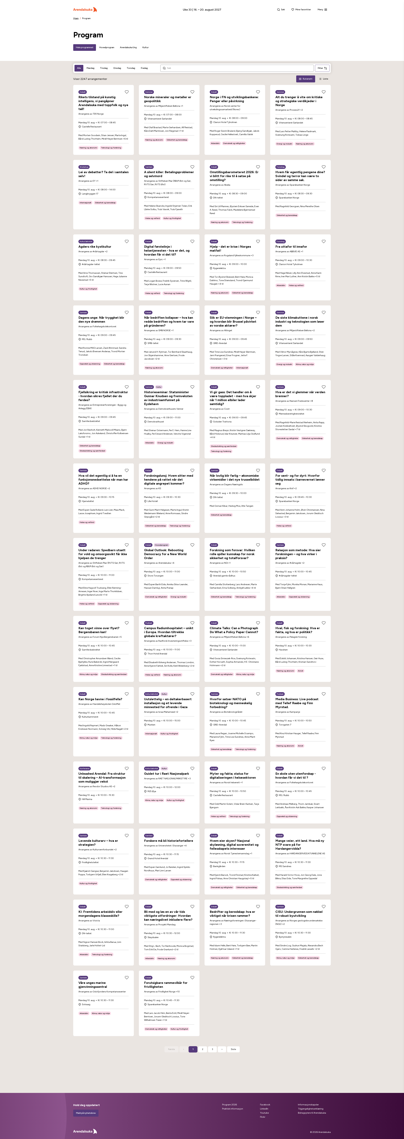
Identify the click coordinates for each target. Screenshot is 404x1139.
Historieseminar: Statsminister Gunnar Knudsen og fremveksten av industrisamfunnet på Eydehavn (168, 398)
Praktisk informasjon (232, 1108)
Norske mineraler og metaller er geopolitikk (167, 99)
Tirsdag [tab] (104, 68)
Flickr (262, 1117)
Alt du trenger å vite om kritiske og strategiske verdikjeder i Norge (299, 101)
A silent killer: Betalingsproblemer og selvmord (169, 174)
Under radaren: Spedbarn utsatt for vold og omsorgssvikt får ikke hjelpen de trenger (102, 554)
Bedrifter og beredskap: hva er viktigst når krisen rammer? (232, 914)
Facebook (265, 1104)
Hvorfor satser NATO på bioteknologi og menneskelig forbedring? (231, 703)
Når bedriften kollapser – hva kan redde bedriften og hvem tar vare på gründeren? (169, 321)
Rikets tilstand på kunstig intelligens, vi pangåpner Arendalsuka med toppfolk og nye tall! (103, 103)
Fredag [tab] (144, 68)
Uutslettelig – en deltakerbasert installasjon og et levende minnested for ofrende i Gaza (168, 703)
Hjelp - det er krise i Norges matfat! (230, 248)
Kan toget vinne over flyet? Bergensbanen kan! (98, 630)
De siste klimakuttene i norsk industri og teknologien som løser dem (299, 321)
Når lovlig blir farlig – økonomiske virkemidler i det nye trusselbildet (235, 477)
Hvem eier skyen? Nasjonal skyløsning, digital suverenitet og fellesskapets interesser (234, 844)
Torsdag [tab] (131, 68)
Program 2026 (229, 1104)
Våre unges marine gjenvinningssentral (92, 985)
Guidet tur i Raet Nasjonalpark (166, 773)
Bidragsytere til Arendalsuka (312, 1113)
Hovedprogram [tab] (106, 47)
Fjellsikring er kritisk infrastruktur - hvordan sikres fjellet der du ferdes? (103, 396)
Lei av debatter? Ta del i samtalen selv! (103, 174)
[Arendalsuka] (85, 9)
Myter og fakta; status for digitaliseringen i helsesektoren (233, 775)
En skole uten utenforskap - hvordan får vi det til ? (295, 775)
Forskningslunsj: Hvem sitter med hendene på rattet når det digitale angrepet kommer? (168, 479)
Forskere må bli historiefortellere (168, 841)
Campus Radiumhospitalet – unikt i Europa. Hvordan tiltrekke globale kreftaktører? (168, 632)
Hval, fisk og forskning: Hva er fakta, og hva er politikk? (297, 630)
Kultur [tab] (145, 47)
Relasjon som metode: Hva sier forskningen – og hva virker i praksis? (298, 554)
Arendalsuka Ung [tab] (128, 47)
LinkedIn (264, 1108)
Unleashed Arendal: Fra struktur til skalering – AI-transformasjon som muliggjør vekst (102, 777)
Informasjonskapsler (308, 1104)
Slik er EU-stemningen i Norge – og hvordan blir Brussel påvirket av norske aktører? (233, 321)
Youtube (264, 1113)
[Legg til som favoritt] (127, 92)
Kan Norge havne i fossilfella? (100, 699)
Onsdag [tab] (117, 68)
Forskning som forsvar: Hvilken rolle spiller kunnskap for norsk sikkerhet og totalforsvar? (232, 554)
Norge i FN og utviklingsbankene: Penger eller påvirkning (234, 99)
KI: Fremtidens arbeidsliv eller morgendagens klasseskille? (100, 914)
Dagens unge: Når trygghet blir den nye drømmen (101, 319)
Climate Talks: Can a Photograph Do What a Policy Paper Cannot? (234, 630)
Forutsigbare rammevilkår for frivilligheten (165, 985)
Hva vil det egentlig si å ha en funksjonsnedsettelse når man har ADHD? (103, 479)
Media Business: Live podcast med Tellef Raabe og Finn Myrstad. (296, 703)
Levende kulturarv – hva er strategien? (98, 843)
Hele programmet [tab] (84, 47)
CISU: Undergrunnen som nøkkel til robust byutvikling (299, 914)
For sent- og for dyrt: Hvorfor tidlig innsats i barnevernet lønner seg (300, 479)
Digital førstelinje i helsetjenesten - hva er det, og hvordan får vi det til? (167, 250)
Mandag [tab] (90, 68)
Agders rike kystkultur (94, 246)
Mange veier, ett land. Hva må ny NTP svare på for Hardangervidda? (299, 844)
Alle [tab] (79, 68)
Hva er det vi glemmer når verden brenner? (300, 394)
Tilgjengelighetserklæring (310, 1108)
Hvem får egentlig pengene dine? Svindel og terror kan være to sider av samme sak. (300, 176)
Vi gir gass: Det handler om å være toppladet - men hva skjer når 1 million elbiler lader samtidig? (233, 398)
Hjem (76, 18)
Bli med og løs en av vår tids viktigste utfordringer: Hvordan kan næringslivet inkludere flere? (168, 915)
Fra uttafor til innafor (291, 246)
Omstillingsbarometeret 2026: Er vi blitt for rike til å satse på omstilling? (234, 176)
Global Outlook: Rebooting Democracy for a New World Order (165, 554)
